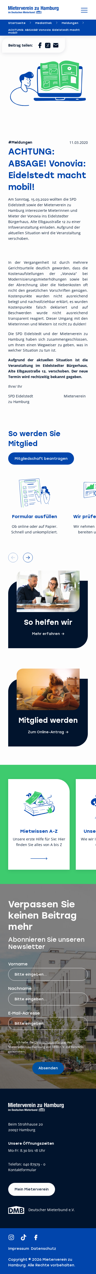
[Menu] (84, 10)
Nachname (20, 988)
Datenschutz (43, 1249)
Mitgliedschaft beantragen (41, 458)
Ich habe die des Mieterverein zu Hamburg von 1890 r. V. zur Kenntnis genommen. (45, 1047)
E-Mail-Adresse (24, 1013)
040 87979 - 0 (34, 1164)
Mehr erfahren (46, 634)
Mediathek (43, 22)
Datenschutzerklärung (50, 1042)
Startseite (17, 22)
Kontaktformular (22, 1170)
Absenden (48, 1067)
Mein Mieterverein (32, 1189)
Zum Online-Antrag (46, 732)
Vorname (18, 963)
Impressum (18, 1249)
